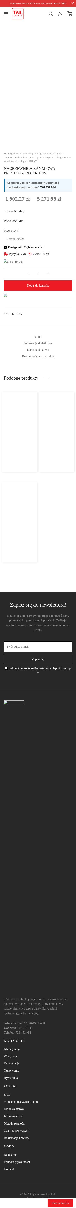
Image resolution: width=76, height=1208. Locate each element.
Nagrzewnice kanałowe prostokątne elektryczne (29, 157)
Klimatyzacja (12, 1049)
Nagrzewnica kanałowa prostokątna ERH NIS (18, 441)
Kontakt (9, 1169)
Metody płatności (14, 1123)
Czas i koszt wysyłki (16, 1130)
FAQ (7, 1094)
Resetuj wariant (15, 238)
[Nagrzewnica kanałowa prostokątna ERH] (56, 418)
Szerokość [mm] (14, 211)
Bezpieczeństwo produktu (38, 356)
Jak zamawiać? (13, 1116)
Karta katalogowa (38, 349)
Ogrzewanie (11, 1070)
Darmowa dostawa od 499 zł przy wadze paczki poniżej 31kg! (38, 3)
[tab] (38, 337)
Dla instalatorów (14, 1109)
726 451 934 (48, 187)
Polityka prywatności (17, 1162)
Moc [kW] (11, 230)
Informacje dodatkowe (38, 343)
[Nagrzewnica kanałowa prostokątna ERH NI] (19, 509)
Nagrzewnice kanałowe (49, 153)
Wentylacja (28, 153)
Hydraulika (11, 1078)
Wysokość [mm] (14, 221)
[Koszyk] (69, 13)
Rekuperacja (11, 1063)
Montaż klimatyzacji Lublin (21, 1101)
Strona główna (11, 153)
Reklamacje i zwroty (16, 1138)
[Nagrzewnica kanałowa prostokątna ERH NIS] (19, 418)
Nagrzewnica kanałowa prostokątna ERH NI (18, 531)
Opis (38, 336)
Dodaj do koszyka (38, 285)
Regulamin (10, 1154)
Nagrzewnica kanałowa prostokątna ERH (54, 441)
